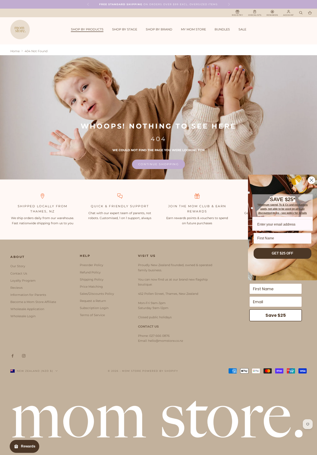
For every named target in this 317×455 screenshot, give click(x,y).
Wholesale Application (27, 309)
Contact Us (18, 273)
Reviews (16, 288)
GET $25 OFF (282, 253)
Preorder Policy (91, 265)
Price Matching (91, 287)
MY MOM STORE (193, 29)
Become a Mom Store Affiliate (33, 302)
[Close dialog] (311, 180)
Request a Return (93, 301)
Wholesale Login (23, 316)
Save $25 (275, 315)
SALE (242, 29)
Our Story (17, 266)
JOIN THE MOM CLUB (189, 206)
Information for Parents (28, 295)
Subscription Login (94, 308)
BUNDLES (222, 29)
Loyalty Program (23, 280)
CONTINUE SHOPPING (158, 164)
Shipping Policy (92, 279)
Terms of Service (92, 315)
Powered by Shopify (160, 370)
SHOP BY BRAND (159, 29)
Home (15, 51)
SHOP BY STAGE (124, 29)
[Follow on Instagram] (24, 356)
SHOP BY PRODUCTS (87, 29)
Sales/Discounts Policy (97, 294)
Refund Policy (90, 272)
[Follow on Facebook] (12, 356)
